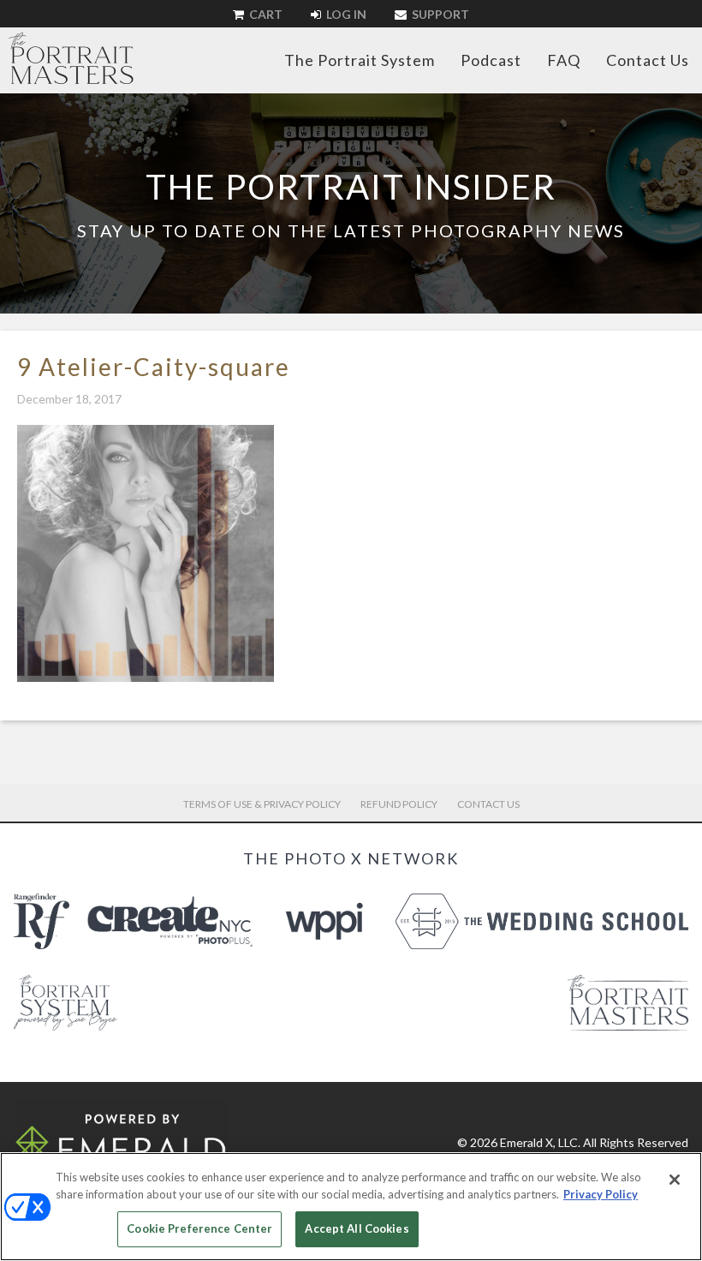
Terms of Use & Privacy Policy (262, 804)
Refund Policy (398, 804)
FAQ (563, 60)
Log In (345, 14)
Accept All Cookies (356, 1228)
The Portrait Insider (351, 186)
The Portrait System (359, 60)
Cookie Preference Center (199, 1228)
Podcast (491, 60)
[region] (351, 1206)
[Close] (674, 1179)
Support (439, 14)
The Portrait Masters (71, 58)
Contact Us (647, 60)
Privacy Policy (600, 1194)
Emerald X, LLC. (540, 1142)
